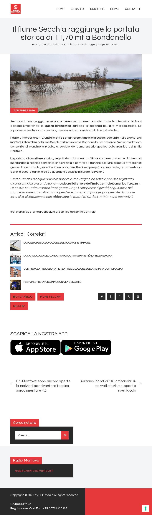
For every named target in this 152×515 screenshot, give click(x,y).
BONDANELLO (23, 296)
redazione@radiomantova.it (34, 470)
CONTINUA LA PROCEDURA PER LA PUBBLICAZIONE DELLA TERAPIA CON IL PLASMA (73, 269)
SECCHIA (19, 305)
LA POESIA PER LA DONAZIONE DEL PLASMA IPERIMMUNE (57, 242)
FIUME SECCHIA (50, 296)
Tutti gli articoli (49, 44)
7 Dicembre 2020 (24, 110)
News (63, 44)
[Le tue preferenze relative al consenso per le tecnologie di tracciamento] (145, 508)
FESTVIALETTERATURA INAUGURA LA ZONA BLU (52, 282)
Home (35, 44)
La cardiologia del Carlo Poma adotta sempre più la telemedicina (68, 255)
